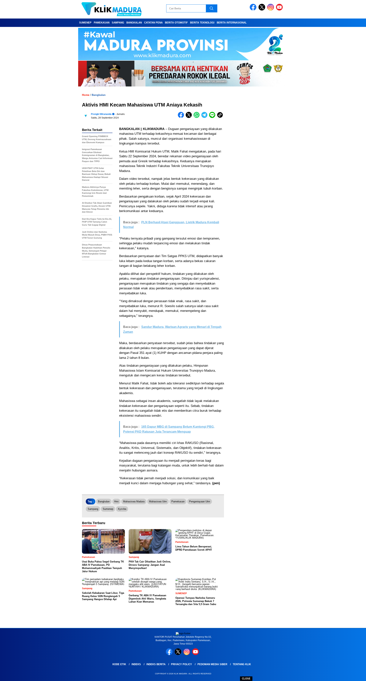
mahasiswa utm (158, 501)
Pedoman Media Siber (212, 664)
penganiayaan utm (199, 501)
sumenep (108, 509)
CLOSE (246, 678)
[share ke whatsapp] (197, 117)
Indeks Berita (155, 664)
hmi (116, 501)
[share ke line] (213, 117)
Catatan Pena (153, 22)
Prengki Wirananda (101, 114)
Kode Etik (119, 664)
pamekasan (178, 501)
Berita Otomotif (176, 22)
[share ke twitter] (189, 117)
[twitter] (262, 9)
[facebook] (254, 9)
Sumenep (85, 22)
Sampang (118, 22)
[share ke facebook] (182, 117)
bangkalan (104, 501)
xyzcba (122, 509)
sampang (93, 509)
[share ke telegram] (205, 117)
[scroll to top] (352, 675)
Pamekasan (101, 22)
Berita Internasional (232, 22)
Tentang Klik (242, 664)
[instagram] (271, 9)
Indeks (136, 664)
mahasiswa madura (133, 501)
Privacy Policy (181, 664)
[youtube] (280, 9)
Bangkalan (134, 22)
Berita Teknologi (202, 22)
